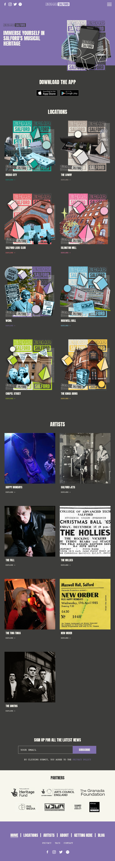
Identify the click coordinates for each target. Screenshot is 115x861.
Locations (57, 111)
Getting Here (83, 835)
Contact (68, 843)
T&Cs (57, 843)
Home (14, 835)
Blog (101, 835)
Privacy (46, 843)
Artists (57, 424)
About (64, 835)
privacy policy (82, 760)
